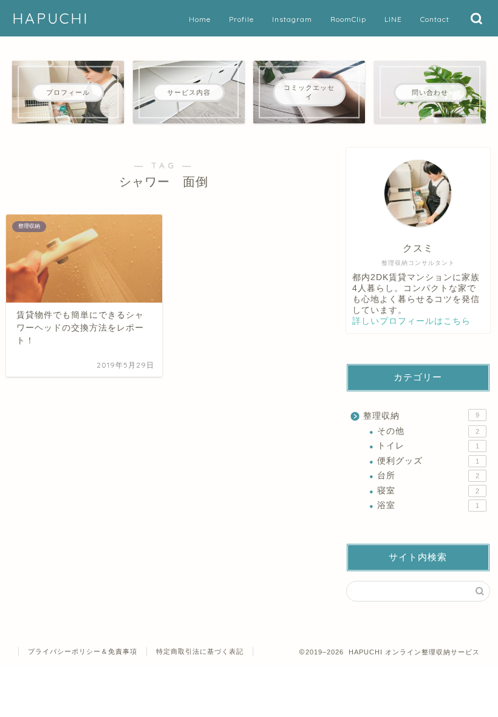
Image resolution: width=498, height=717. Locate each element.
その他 (428, 431)
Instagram (292, 19)
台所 (428, 475)
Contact (434, 19)
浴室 (428, 505)
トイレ (428, 445)
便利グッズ (428, 460)
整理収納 (421, 415)
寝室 (428, 490)
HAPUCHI (50, 18)
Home (200, 19)
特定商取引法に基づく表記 (200, 651)
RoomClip (348, 19)
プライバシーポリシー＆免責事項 (82, 651)
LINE (393, 19)
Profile (241, 19)
